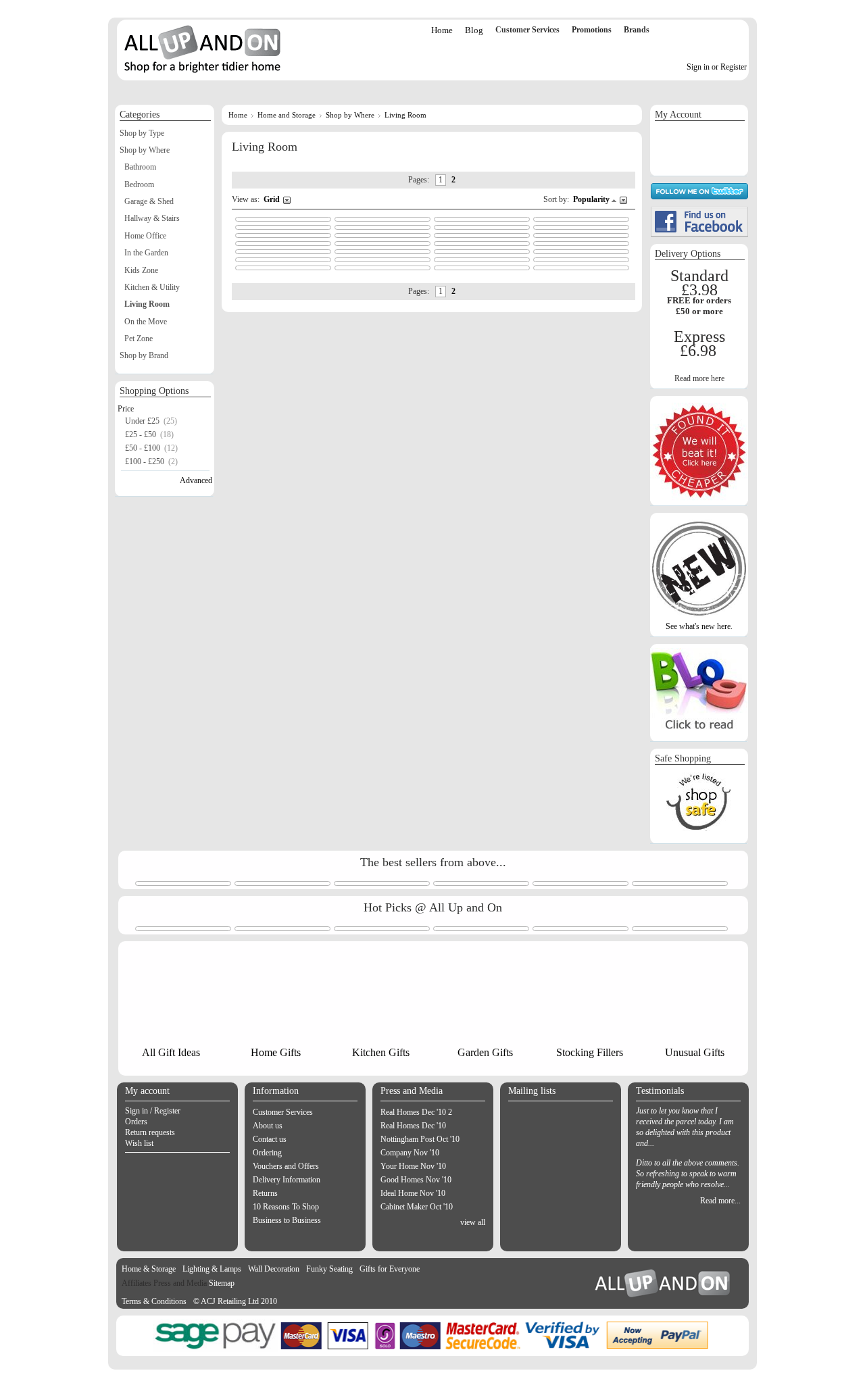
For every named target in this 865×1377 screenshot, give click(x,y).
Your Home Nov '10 (413, 1166)
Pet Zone (138, 338)
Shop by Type (142, 133)
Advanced (196, 480)
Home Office (145, 236)
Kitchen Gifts (381, 1052)
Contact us (270, 1139)
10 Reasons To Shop (286, 1206)
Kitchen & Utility (152, 287)
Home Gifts (276, 1052)
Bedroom (139, 184)
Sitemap (221, 1283)
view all (472, 1222)
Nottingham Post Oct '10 (420, 1139)
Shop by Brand (144, 355)
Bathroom (140, 167)
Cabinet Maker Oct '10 (416, 1206)
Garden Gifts (485, 1052)
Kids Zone (141, 270)
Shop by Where (350, 115)
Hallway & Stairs (152, 218)
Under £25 (142, 421)
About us (267, 1125)
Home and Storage (286, 115)
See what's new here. (699, 626)
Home (442, 30)
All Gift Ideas (171, 1052)
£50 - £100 (142, 448)
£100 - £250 (144, 461)
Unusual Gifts (694, 1052)
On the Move (145, 321)
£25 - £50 (140, 434)
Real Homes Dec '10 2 (416, 1112)
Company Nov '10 (409, 1152)
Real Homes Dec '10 (413, 1125)
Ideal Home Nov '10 (412, 1193)
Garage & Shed (149, 201)
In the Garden (146, 252)
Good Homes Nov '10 (415, 1179)
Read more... (720, 1200)
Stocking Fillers (589, 1052)
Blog (474, 30)
